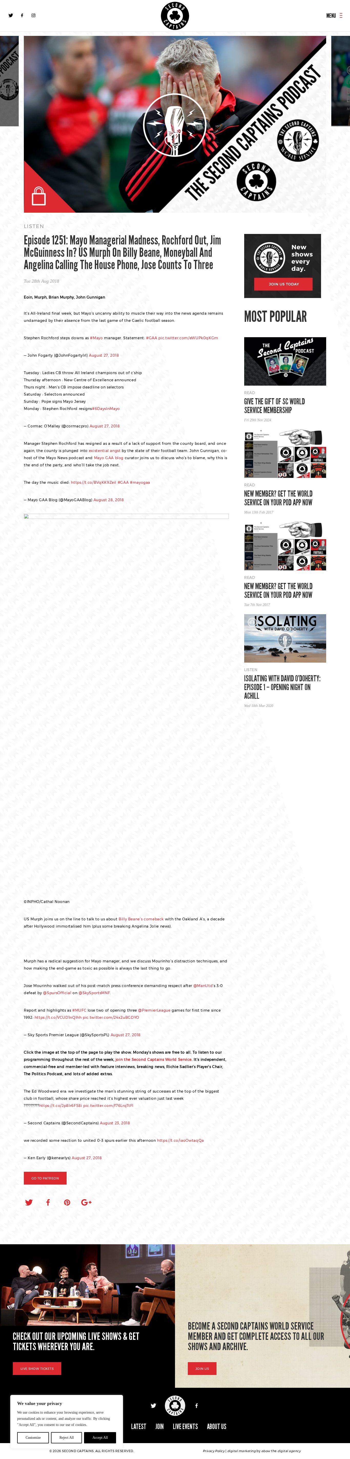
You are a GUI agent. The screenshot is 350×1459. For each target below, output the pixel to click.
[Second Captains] (175, 16)
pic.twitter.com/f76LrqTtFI (108, 1105)
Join (160, 1426)
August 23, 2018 (115, 1123)
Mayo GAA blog (108, 458)
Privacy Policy (214, 1451)
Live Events (185, 1426)
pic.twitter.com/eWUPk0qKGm (188, 338)
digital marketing (241, 1451)
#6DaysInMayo (106, 408)
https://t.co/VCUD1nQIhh (58, 1017)
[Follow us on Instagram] (33, 15)
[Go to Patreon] (175, 124)
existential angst (105, 450)
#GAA (151, 338)
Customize (33, 1438)
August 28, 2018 (109, 500)
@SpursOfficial (57, 993)
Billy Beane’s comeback (141, 919)
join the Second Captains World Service (154, 1059)
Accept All (100, 1438)
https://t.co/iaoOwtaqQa (180, 1140)
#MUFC (79, 1010)
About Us (216, 1426)
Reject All (66, 1438)
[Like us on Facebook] (22, 15)
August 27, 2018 (104, 355)
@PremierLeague (154, 1010)
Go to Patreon (45, 1178)
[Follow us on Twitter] (11, 15)
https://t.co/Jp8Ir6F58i (60, 1105)
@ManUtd (203, 985)
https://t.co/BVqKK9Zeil (93, 482)
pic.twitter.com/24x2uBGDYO (111, 1017)
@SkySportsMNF (94, 993)
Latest (138, 1426)
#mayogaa (140, 482)
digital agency (289, 1451)
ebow (265, 1451)
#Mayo (96, 338)
